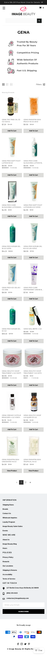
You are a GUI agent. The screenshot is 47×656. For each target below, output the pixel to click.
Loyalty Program (9, 522)
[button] (4, 8)
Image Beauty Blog (10, 544)
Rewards (6, 562)
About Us (6, 540)
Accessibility (7, 574)
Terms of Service (9, 579)
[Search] (39, 21)
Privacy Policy (8, 557)
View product (12, 471)
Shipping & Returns (10, 570)
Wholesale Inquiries (10, 518)
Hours (5, 548)
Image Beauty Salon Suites (13, 526)
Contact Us (7, 513)
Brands (5, 509)
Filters (39, 84)
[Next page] (30, 482)
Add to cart (12, 131)
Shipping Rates (8, 505)
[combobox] (21, 20)
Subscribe (23, 611)
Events (5, 531)
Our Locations (8, 566)
